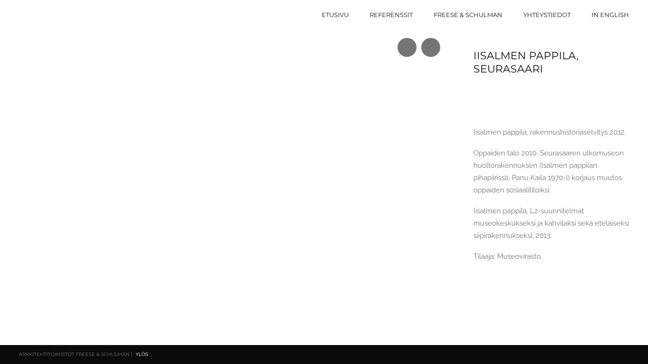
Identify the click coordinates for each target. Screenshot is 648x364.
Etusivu (335, 14)
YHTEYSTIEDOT (547, 14)
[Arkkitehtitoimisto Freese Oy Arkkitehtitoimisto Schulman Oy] (68, 13)
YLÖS (142, 354)
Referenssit (391, 14)
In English (610, 14)
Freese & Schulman (468, 14)
